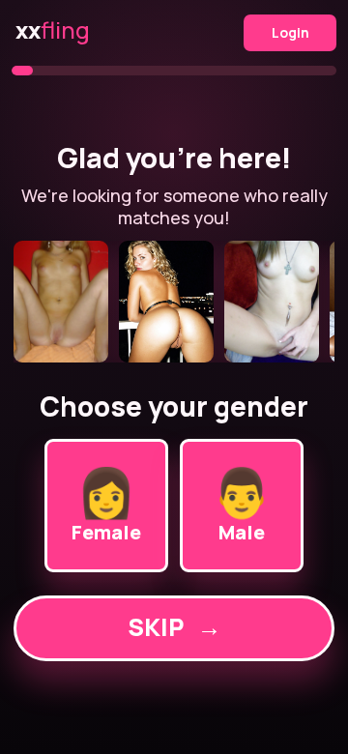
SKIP (174, 627)
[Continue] (174, 301)
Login (290, 32)
